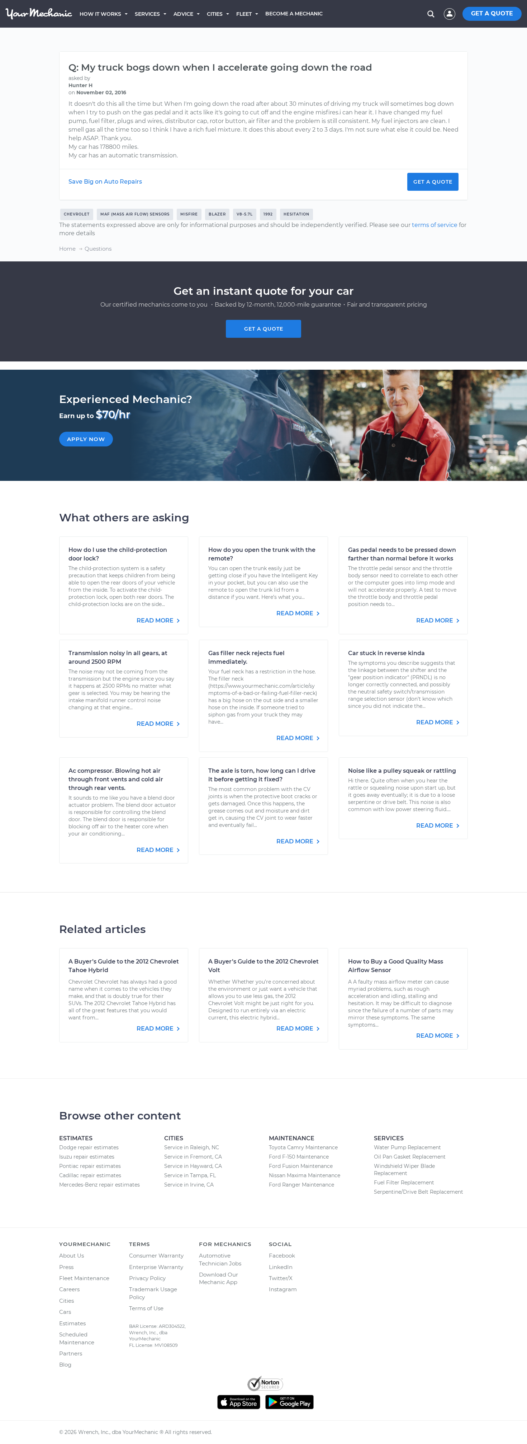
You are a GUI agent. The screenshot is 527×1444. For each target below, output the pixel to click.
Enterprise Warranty (156, 1267)
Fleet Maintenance (84, 1278)
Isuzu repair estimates (86, 1157)
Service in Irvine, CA (189, 1185)
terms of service (434, 225)
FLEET (244, 14)
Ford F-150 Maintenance (299, 1157)
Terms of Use (146, 1308)
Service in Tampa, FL (190, 1175)
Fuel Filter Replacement (404, 1182)
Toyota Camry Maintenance (303, 1147)
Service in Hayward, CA (193, 1166)
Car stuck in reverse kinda (386, 653)
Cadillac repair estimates (90, 1175)
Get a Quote (432, 182)
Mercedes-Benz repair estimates (99, 1185)
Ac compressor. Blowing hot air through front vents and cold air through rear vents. (115, 779)
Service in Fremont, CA (193, 1157)
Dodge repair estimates (89, 1147)
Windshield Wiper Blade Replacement (404, 1169)
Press (66, 1267)
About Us (71, 1255)
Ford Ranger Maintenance (301, 1185)
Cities (215, 14)
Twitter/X (281, 1278)
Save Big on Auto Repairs (105, 181)
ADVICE (183, 14)
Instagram (283, 1289)
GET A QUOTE (492, 13)
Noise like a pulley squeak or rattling (402, 770)
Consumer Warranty (156, 1255)
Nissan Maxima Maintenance (304, 1175)
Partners (70, 1353)
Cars (65, 1311)
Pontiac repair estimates (90, 1166)
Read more (156, 620)
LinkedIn (281, 1267)
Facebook (282, 1255)
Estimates (72, 1323)
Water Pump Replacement (407, 1147)
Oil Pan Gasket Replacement (410, 1157)
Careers (69, 1289)
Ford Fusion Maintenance (301, 1166)
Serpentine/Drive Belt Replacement (418, 1192)
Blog (65, 1364)
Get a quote (263, 329)
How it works (100, 14)
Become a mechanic (294, 13)
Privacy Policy (147, 1278)
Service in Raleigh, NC (191, 1147)
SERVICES (147, 14)
